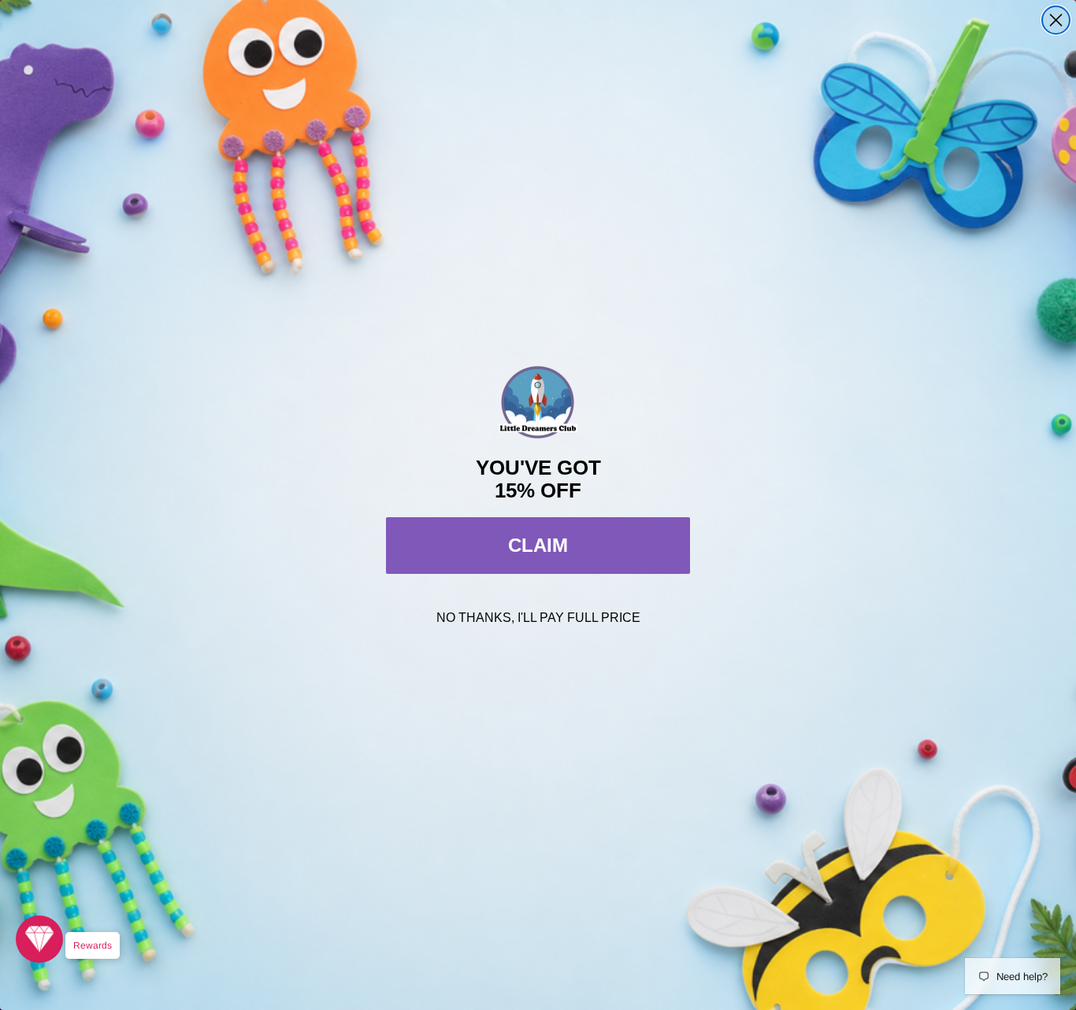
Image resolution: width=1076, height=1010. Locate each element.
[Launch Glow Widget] (39, 939)
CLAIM (538, 545)
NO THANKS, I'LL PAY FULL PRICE (538, 617)
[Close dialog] (1056, 20)
